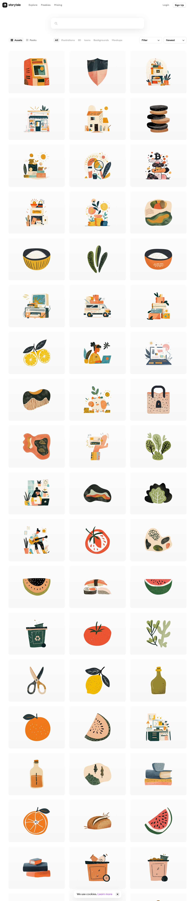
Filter (144, 40)
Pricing (58, 4)
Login (166, 4)
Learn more (105, 894)
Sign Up (179, 5)
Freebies (46, 4)
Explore (33, 4)
